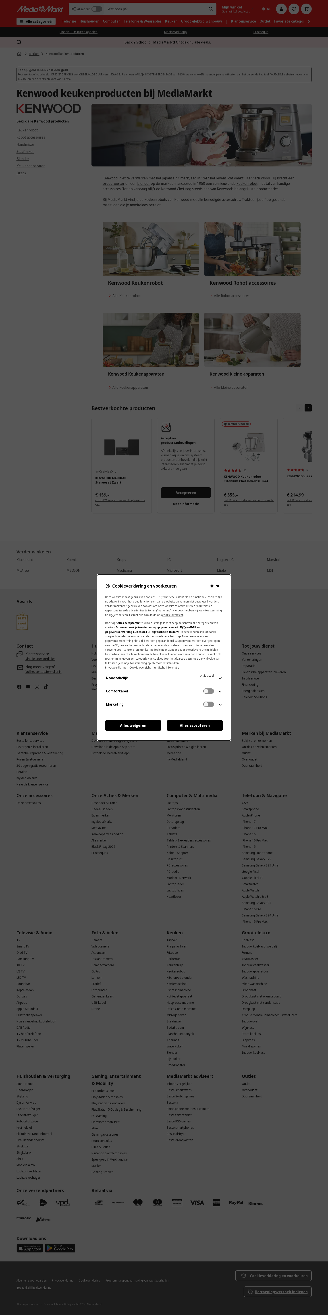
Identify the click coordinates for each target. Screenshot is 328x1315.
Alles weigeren (133, 725)
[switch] (208, 691)
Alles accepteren (195, 725)
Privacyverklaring (116, 667)
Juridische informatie (166, 667)
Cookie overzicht (140, 667)
